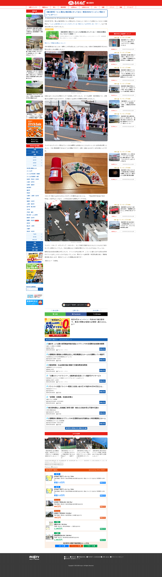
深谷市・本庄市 (30, 231)
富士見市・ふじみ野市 (32, 215)
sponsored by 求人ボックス (65, 339)
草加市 (28, 193)
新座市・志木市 (30, 217)
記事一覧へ (76, 310)
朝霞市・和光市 (32, 220)
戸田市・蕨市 (30, 212)
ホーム (67, 557)
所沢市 (28, 223)
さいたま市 (29, 171)
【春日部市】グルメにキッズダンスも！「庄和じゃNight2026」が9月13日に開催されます (34, 96)
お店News (74, 7)
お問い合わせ (105, 557)
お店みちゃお (85, 7)
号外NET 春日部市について (73, 558)
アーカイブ (130, 7)
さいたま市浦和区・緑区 (33, 176)
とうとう (55, 467)
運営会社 (74, 557)
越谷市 (28, 190)
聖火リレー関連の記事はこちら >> (55, 43)
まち (95, 7)
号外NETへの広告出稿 (94, 557)
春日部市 (90, 3)
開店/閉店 (63, 7)
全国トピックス (33, 7)
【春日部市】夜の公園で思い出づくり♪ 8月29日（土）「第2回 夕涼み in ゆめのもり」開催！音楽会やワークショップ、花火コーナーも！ (127, 120)
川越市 (28, 228)
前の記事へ (56, 310)
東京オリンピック (49, 464)
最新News (45, 7)
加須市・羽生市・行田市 (33, 179)
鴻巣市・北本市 (30, 201)
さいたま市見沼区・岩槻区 (33, 173)
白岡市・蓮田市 (30, 184)
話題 (103, 7)
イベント (112, 7)
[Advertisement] (122, 20)
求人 (54, 7)
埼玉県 (72, 18)
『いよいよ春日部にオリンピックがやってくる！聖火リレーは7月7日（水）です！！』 (75, 24)
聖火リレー (60, 464)
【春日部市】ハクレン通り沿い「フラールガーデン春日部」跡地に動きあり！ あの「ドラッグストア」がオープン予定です (127, 157)
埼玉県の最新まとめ (32, 168)
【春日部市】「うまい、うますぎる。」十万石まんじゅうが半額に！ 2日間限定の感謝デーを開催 (34, 116)
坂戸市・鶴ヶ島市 (31, 206)
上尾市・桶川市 (30, 204)
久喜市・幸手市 (30, 182)
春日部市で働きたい (52, 339)
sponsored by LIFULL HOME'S (97, 470)
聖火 (56, 464)
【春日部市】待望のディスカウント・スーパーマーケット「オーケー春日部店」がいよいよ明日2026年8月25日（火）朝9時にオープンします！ (128, 73)
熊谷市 (28, 198)
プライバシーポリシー (118, 557)
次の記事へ (96, 310)
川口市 (28, 209)
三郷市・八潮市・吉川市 (33, 195)
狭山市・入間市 (30, 226)
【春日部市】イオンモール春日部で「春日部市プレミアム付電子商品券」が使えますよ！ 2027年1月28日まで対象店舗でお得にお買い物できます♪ (34, 75)
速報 (121, 7)
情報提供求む (82, 557)
